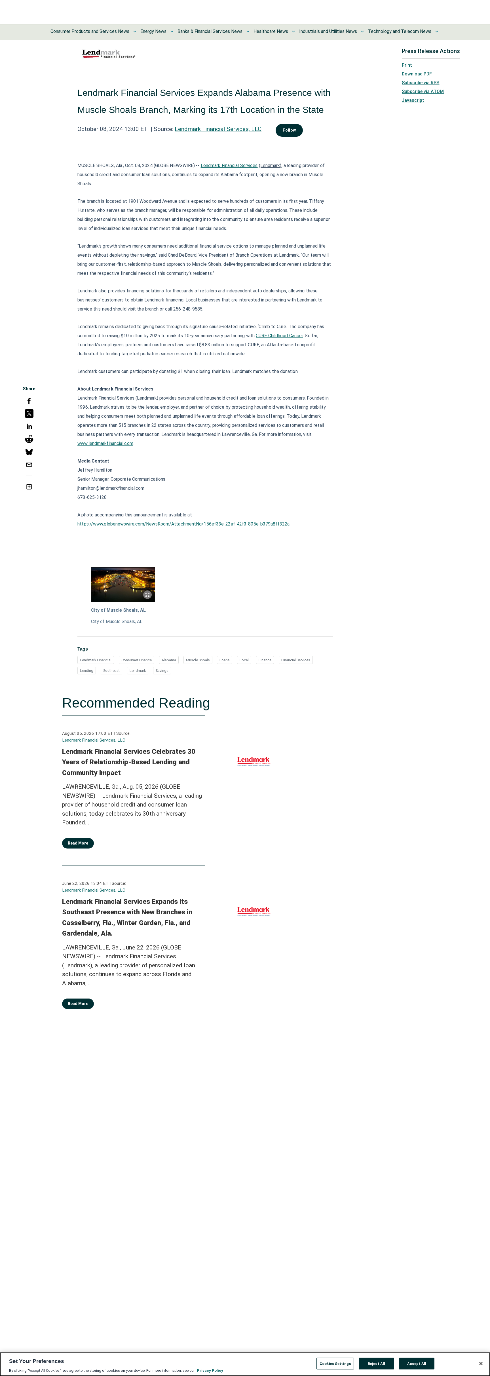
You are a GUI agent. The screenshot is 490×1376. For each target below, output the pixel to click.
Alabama (169, 660)
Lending (86, 670)
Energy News (153, 31)
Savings (162, 670)
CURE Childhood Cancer (279, 335)
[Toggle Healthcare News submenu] (293, 31)
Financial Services (295, 660)
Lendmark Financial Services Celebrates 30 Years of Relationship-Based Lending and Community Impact (128, 762)
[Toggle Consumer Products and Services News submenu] (135, 31)
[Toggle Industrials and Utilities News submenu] (362, 31)
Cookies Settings (335, 1363)
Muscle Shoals (198, 660)
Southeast (111, 670)
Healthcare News (271, 31)
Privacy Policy (210, 1370)
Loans (224, 660)
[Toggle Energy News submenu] (172, 31)
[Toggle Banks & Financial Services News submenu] (248, 31)
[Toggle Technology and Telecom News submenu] (437, 31)
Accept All (416, 1363)
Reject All (376, 1363)
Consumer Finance (136, 660)
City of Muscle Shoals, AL (118, 610)
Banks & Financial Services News (210, 31)
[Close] (481, 1363)
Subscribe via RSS (420, 82)
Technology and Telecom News (399, 31)
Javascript (413, 100)
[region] (245, 1364)
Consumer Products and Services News (89, 31)
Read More (78, 843)
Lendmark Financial (95, 660)
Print (407, 65)
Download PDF (417, 74)
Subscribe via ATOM (423, 91)
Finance (265, 660)
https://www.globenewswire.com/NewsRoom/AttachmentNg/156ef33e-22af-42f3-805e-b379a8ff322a (183, 524)
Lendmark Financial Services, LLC (218, 129)
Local (244, 660)
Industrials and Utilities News (328, 31)
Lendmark (138, 670)
